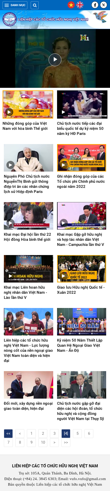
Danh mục (18, 5)
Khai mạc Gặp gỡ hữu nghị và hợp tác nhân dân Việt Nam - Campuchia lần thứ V (80, 239)
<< (8, 433)
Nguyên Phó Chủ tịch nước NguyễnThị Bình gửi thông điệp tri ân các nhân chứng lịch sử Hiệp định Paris (27, 184)
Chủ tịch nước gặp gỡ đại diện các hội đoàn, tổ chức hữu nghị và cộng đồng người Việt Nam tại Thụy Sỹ (80, 411)
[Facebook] (94, 4)
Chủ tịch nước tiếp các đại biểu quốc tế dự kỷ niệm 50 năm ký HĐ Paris (80, 128)
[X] (103, 4)
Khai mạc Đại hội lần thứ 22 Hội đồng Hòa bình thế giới (27, 237)
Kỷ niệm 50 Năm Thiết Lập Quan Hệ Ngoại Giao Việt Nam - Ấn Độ (79, 345)
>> (66, 442)
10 (43, 442)
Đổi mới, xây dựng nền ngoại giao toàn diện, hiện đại (28, 406)
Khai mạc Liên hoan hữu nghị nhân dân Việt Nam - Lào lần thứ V (25, 292)
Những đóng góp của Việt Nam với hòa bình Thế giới (25, 126)
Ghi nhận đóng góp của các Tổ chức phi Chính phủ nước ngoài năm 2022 (81, 181)
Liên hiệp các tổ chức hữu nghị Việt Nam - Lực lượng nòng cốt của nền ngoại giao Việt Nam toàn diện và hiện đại (28, 350)
